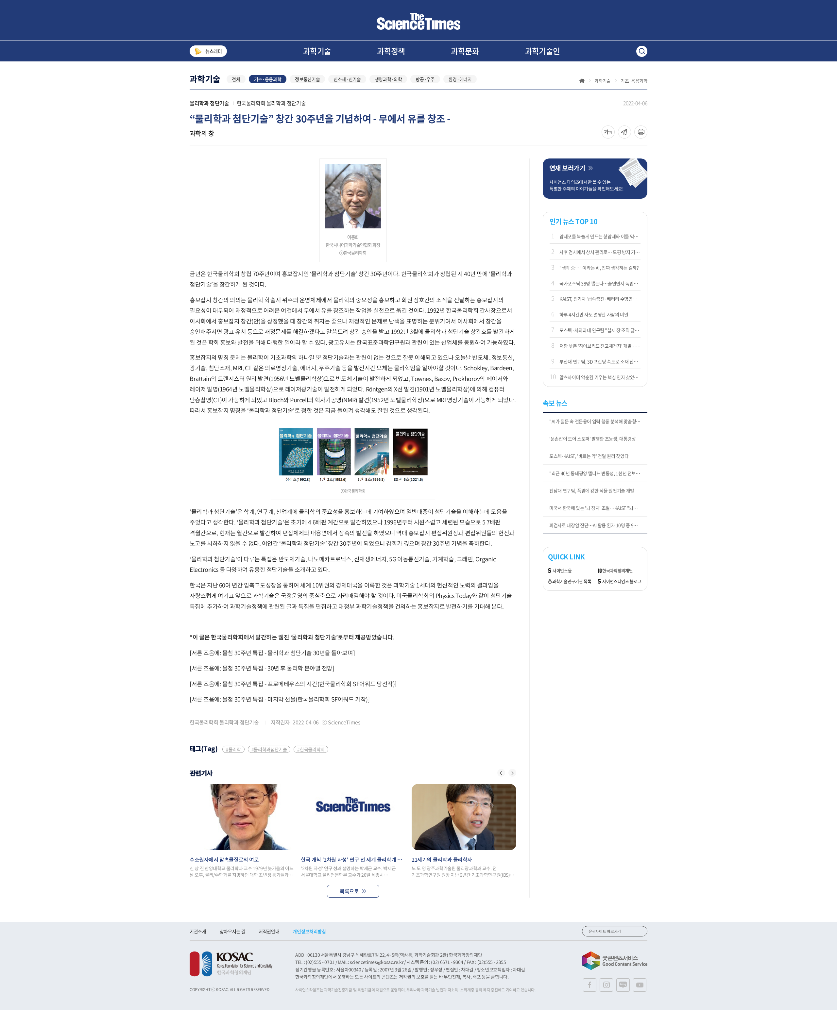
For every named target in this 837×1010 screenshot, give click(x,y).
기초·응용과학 (268, 79)
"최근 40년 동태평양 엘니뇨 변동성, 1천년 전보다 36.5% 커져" (598, 473)
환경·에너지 (460, 79)
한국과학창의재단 (617, 570)
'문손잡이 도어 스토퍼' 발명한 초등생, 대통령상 (592, 438)
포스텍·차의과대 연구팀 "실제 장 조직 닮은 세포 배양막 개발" (600, 330)
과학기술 (317, 51)
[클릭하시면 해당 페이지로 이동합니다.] (418, 21)
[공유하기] (608, 132)
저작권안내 (269, 931)
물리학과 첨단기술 (209, 103)
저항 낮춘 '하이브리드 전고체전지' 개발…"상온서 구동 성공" (600, 345)
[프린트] (640, 132)
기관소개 (198, 931)
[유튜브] (639, 985)
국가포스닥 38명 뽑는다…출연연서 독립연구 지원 (600, 283)
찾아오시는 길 (233, 931)
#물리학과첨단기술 (269, 749)
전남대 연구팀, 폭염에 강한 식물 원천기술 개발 (591, 490)
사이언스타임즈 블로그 (621, 581)
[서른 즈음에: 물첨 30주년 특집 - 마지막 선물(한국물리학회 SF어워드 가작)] (279, 699)
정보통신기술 (307, 79)
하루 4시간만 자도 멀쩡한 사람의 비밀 (593, 314)
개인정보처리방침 (309, 931)
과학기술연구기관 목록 (571, 581)
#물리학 (233, 749)
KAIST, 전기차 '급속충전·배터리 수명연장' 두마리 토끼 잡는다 (600, 298)
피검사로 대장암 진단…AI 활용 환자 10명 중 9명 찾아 (598, 525)
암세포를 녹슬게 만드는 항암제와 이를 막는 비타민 (600, 236)
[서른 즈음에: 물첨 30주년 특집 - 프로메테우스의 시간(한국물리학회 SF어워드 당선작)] (293, 683)
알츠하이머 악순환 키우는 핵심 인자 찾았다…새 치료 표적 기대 (600, 377)
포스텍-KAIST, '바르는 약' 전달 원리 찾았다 (588, 456)
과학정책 (391, 51)
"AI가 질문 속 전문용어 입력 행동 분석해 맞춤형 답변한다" (598, 421)
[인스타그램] (606, 985)
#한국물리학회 (311, 749)
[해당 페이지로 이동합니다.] (242, 817)
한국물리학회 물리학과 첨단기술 (271, 103)
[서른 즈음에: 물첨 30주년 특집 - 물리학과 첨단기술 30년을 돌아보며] (272, 652)
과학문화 (465, 51)
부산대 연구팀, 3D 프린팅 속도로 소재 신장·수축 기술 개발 (600, 361)
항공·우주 (425, 79)
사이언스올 (562, 570)
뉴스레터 (213, 51)
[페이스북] (589, 985)
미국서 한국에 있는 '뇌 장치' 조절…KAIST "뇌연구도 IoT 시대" (598, 508)
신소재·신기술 (347, 79)
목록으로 (349, 891)
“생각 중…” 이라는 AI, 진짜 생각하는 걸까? (599, 267)
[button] (501, 773)
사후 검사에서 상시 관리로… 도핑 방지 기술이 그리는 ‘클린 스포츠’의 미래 (600, 252)
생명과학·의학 (388, 79)
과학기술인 (542, 51)
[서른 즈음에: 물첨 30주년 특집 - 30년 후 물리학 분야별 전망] (262, 668)
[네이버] (623, 985)
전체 (236, 79)
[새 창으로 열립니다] (231, 964)
